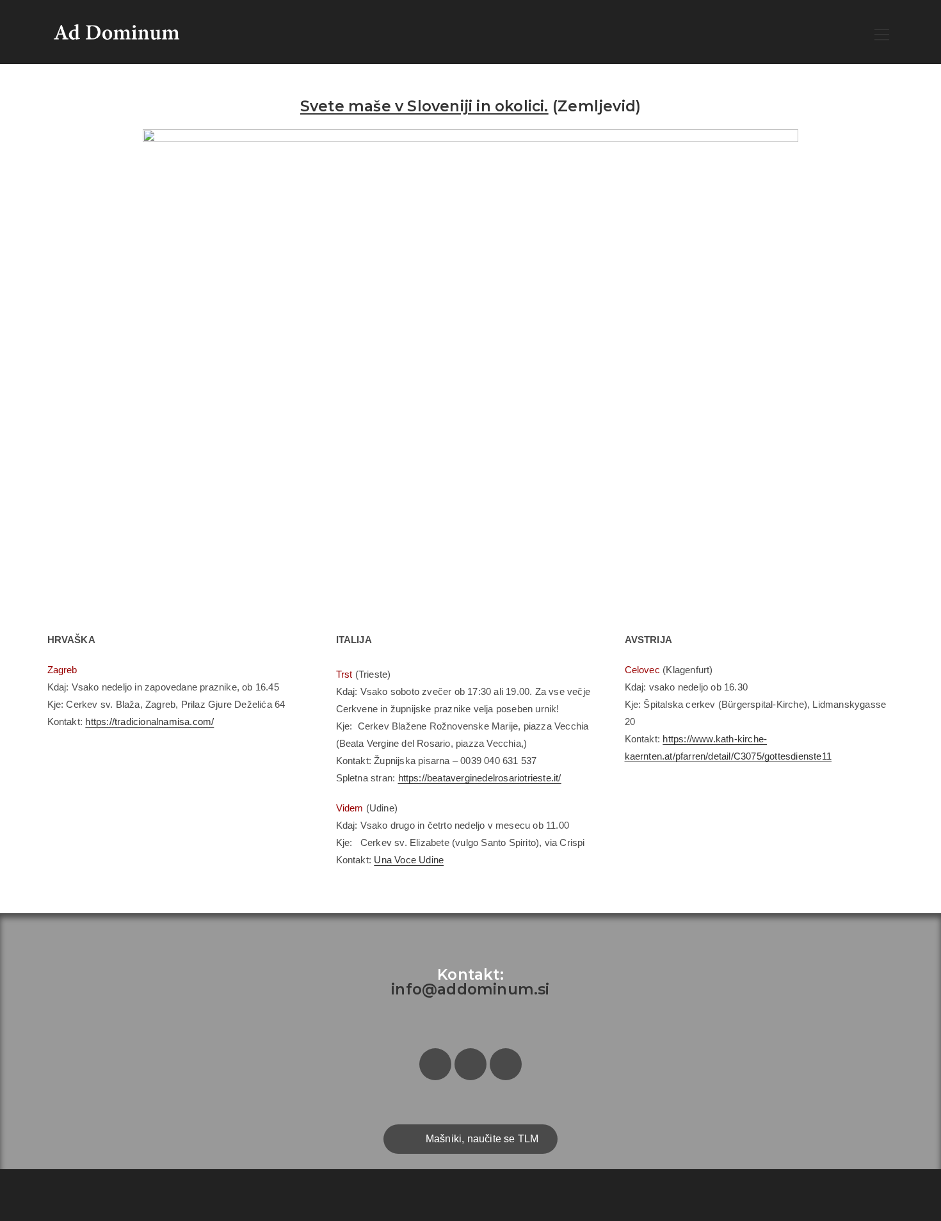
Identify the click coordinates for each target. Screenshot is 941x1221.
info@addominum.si (470, 989)
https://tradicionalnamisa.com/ (149, 721)
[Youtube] (506, 1064)
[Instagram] (470, 1064)
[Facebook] (435, 1064)
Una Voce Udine (409, 859)
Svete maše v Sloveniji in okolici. (424, 106)
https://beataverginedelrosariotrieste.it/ (479, 777)
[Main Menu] (882, 32)
